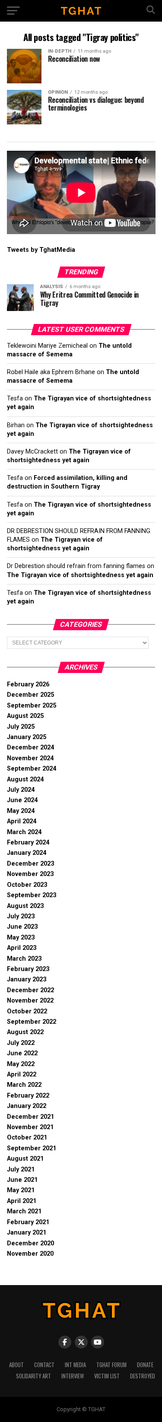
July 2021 (21, 1169)
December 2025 (30, 694)
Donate (145, 1365)
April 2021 (21, 1201)
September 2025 (31, 705)
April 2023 (21, 948)
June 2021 (22, 1180)
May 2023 (21, 937)
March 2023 (24, 958)
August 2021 (25, 1158)
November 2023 (30, 874)
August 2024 (25, 779)
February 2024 (28, 842)
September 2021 (31, 1148)
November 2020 (30, 1253)
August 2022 (25, 1032)
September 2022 (31, 1021)
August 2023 (25, 906)
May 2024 (21, 811)
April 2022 (21, 1074)
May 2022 (21, 1064)
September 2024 (31, 768)
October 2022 (27, 1011)
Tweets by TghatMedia (41, 250)
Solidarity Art (33, 1376)
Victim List (107, 1376)
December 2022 (30, 990)
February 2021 (28, 1222)
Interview (72, 1376)
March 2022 (24, 1085)
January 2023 (26, 979)
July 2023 (21, 916)
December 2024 (30, 747)
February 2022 (28, 1095)
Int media (75, 1365)
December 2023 (30, 863)
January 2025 (26, 737)
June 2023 (22, 926)
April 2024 (21, 821)
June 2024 (22, 800)
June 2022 (22, 1053)
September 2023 (31, 895)
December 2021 (30, 1116)
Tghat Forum (111, 1365)
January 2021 (26, 1232)
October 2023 (27, 885)
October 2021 (27, 1137)
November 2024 (30, 758)
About (16, 1365)
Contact (44, 1365)
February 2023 (28, 969)
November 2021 (30, 1127)
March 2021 (24, 1211)
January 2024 (26, 853)
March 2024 (24, 832)
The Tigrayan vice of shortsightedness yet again (80, 575)
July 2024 (21, 790)
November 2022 (30, 1000)
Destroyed (142, 1376)
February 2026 (28, 684)
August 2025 (25, 716)
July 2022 (21, 1043)
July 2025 (21, 726)
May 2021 (21, 1190)
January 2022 (26, 1106)
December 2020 (30, 1243)
